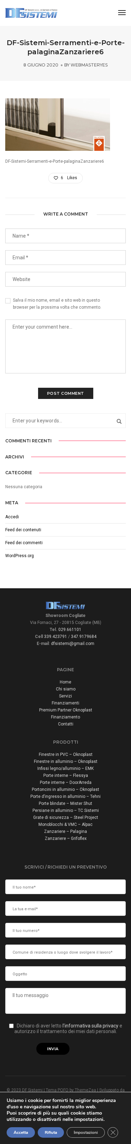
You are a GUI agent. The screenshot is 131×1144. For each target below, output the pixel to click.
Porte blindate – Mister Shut (65, 803)
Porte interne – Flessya (65, 775)
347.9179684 (83, 636)
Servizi (65, 696)
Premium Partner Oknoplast (65, 710)
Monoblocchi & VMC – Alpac (65, 824)
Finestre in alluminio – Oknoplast (65, 761)
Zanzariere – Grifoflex (66, 838)
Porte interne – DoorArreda (66, 782)
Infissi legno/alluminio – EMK (65, 768)
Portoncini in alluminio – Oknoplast (65, 789)
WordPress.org (19, 555)
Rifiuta (51, 1132)
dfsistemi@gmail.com (72, 643)
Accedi (12, 516)
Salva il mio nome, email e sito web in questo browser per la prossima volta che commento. (57, 304)
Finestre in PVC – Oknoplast (66, 754)
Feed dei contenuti (23, 529)
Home (65, 682)
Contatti (65, 724)
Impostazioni (86, 1132)
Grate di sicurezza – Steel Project (65, 817)
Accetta (21, 1132)
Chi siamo (65, 689)
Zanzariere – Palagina (65, 831)
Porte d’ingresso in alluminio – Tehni (65, 796)
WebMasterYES (89, 65)
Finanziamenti (65, 703)
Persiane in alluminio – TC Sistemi (65, 810)
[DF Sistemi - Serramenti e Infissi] (31, 12)
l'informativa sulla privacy (91, 1026)
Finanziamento (65, 717)
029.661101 (69, 629)
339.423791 (55, 636)
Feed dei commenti (24, 542)
